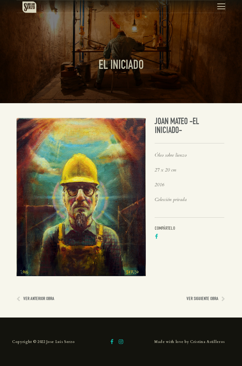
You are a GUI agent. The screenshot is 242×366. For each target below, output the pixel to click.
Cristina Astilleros (207, 341)
